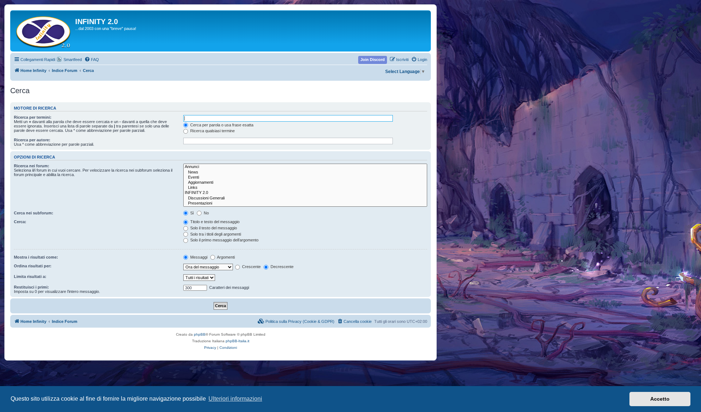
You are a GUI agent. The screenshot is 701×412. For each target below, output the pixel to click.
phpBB (200, 334)
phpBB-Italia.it (237, 341)
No (206, 213)
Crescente (251, 266)
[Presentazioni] (305, 203)
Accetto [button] (660, 399)
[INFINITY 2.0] (305, 192)
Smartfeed (73, 59)
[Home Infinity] (43, 31)
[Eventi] (305, 177)
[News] (305, 172)
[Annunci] (305, 166)
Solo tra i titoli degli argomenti (215, 234)
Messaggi (198, 257)
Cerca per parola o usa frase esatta (221, 125)
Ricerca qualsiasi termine (212, 131)
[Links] (305, 187)
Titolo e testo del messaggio (214, 222)
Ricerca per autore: (32, 140)
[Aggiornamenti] (305, 182)
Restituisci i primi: (31, 287)
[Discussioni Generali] (305, 198)
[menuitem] (91, 59)
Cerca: (20, 222)
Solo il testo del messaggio (213, 228)
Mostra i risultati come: (36, 257)
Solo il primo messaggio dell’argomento (223, 240)
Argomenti (225, 257)
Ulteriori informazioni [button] (235, 399)
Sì (191, 213)
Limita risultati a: (30, 276)
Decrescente (281, 266)
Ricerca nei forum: (31, 166)
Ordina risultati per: (32, 266)
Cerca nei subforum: (33, 213)
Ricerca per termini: (32, 117)
